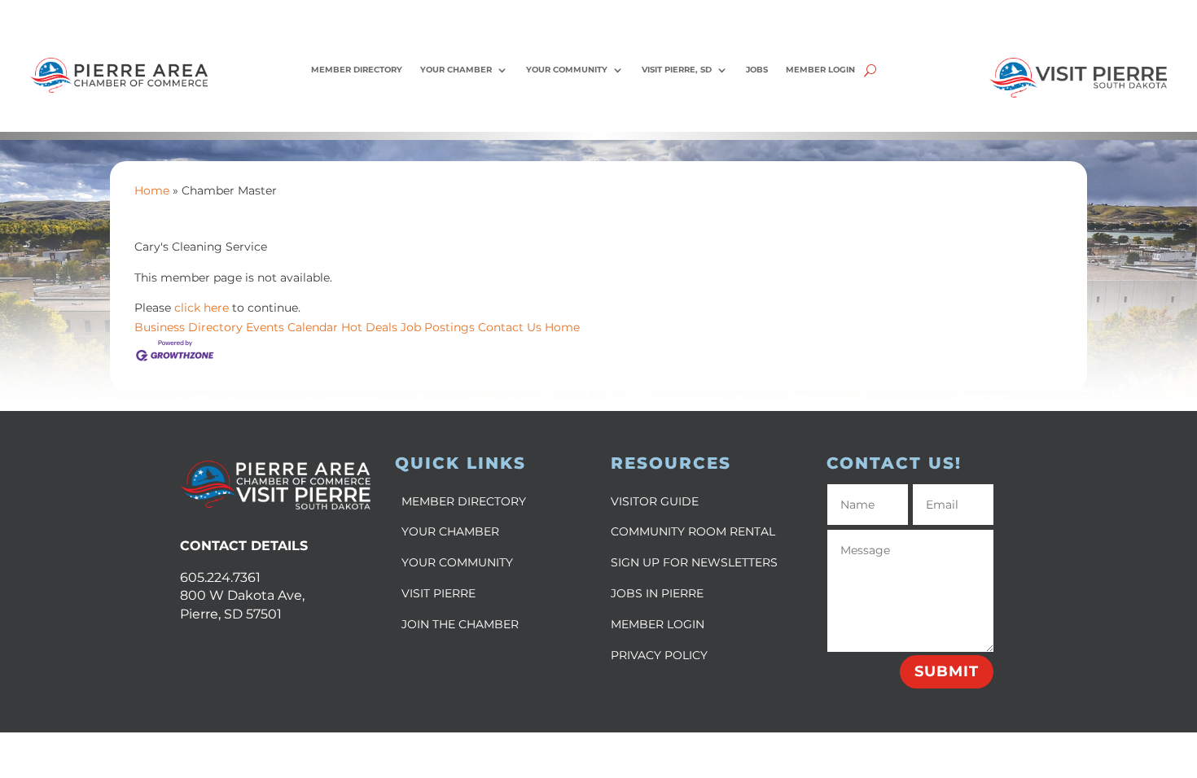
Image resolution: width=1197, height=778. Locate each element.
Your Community (566, 69)
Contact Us (510, 327)
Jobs (757, 69)
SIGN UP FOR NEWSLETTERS (694, 562)
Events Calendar (292, 327)
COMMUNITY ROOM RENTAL (693, 531)
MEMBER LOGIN (657, 624)
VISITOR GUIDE (655, 501)
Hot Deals (369, 327)
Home (151, 190)
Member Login (820, 69)
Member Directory (356, 69)
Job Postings (438, 327)
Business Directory (188, 327)
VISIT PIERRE (438, 593)
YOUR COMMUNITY (457, 562)
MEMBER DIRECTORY (463, 501)
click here (201, 307)
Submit (946, 671)
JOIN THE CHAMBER (460, 624)
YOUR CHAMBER (450, 531)
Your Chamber (456, 69)
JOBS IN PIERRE (657, 593)
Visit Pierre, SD (677, 69)
